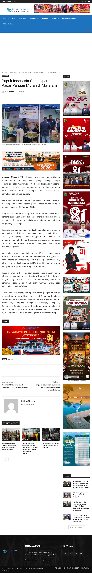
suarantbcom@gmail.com (42, 560)
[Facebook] (79, 1)
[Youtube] (89, 1)
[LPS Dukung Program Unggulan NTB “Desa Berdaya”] (67, 495)
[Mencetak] (30, 98)
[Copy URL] (36, 98)
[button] (87, 30)
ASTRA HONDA (46, 440)
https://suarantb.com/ (27, 404)
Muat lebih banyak (76, 527)
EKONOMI (12, 72)
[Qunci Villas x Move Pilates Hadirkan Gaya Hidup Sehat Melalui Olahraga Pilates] (11, 434)
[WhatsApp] (25, 98)
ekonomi (11, 359)
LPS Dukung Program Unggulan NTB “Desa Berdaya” (80, 495)
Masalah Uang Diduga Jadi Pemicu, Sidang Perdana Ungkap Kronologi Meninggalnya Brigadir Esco (81, 506)
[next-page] (7, 459)
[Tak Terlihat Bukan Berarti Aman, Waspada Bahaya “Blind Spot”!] (51, 434)
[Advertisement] (46, 50)
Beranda (4, 72)
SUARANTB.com (12, 92)
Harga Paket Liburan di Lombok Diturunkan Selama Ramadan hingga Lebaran (47, 387)
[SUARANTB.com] (3, 92)
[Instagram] (82, 1)
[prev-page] (3, 459)
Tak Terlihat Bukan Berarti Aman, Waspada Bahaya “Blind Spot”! (50, 445)
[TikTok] (85, 1)
